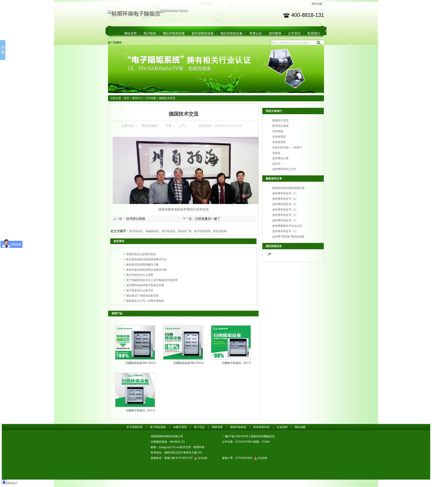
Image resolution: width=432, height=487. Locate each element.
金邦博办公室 (280, 158)
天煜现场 (277, 131)
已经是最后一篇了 (207, 218)
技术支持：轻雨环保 (192, 447)
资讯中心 (137, 98)
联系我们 (313, 33)
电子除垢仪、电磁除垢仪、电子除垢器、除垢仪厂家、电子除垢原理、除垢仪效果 (178, 231)
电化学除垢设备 (231, 33)
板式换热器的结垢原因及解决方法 (146, 259)
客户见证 (199, 427)
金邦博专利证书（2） (285, 220)
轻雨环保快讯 (238, 427)
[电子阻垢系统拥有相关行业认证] (216, 92)
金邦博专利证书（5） (285, 204)
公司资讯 (294, 33)
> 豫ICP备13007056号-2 (236, 436)
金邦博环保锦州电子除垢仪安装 (145, 285)
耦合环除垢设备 (174, 33)
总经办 (276, 163)
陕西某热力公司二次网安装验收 (145, 300)
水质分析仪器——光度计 (287, 147)
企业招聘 (282, 427)
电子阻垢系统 (158, 427)
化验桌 (276, 152)
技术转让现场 (135, 218)
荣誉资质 (217, 427)
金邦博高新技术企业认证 (287, 225)
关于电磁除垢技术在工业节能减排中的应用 (152, 280)
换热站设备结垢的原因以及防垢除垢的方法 (298, 188)
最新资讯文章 (274, 178)
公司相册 (150, 98)
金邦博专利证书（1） (285, 231)
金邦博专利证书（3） (285, 215)
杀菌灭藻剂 (180, 427)
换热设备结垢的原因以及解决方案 (146, 269)
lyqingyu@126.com (169, 447)
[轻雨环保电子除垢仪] (134, 14)
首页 (126, 98)
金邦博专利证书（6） (285, 198)
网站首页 (130, 33)
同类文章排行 (274, 111)
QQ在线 (202, 458)
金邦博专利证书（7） (285, 193)
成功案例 (275, 33)
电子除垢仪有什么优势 (139, 274)
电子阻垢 (150, 33)
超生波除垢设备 (203, 33)
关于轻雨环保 (134, 427)
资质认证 (255, 33)
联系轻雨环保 (261, 427)
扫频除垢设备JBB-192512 (141, 363)
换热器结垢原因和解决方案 (142, 264)
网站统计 (12, 483)
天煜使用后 (279, 136)
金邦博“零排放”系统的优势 (288, 236)
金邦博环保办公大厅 (284, 169)
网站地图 (317, 3)
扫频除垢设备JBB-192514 (189, 363)
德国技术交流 (167, 98)
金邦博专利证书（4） (285, 209)
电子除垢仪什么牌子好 (139, 290)
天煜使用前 (279, 142)
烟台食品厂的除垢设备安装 (142, 295)
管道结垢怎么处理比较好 (141, 254)
